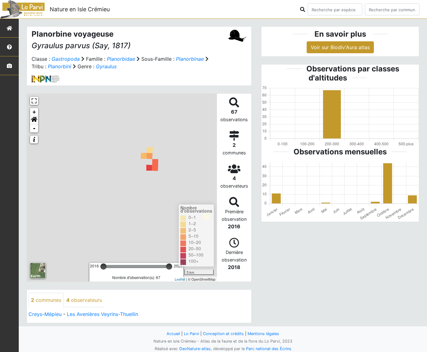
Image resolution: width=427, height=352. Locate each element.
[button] (34, 120)
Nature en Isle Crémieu (80, 9)
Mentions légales (263, 333)
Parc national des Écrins (268, 348)
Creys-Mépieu (45, 314)
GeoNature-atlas (195, 348)
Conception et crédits (223, 333)
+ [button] (34, 112)
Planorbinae (190, 59)
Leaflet (180, 279)
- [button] (34, 128)
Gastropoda (66, 59)
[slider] (103, 266)
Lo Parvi (191, 333)
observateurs (84, 300)
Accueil (173, 333)
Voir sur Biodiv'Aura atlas (340, 47)
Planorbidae (121, 59)
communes (46, 300)
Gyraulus (106, 66)
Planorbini (59, 66)
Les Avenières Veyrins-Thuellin (102, 314)
